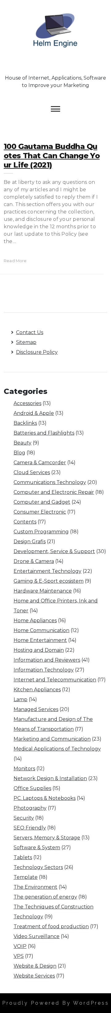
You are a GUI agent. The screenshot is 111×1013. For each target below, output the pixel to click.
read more (15, 260)
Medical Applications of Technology (57, 749)
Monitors (24, 768)
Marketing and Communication (52, 739)
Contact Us (29, 332)
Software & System (37, 847)
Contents (25, 522)
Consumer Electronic (40, 512)
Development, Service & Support (54, 551)
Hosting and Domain (39, 650)
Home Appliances (35, 620)
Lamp (20, 699)
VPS (19, 956)
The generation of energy (45, 897)
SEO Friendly (30, 828)
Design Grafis (30, 541)
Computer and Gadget (42, 502)
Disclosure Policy (37, 352)
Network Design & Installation (50, 778)
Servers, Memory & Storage (47, 838)
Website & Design (35, 966)
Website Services (34, 976)
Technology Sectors (38, 867)
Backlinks (25, 423)
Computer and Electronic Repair (54, 492)
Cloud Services (32, 472)
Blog (19, 453)
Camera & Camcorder (40, 462)
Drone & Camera (34, 561)
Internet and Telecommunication (55, 680)
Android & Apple (34, 413)
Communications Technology (50, 482)
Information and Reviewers (47, 660)
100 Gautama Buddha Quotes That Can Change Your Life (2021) (52, 155)
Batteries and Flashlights (44, 433)
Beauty (22, 443)
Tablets (23, 857)
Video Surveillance (37, 936)
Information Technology (44, 670)
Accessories (27, 403)
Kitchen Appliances (37, 690)
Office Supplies (32, 788)
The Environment (35, 887)
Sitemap (26, 342)
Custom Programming (41, 532)
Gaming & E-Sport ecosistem (49, 581)
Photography (30, 808)
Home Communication (41, 630)
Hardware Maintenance (43, 591)
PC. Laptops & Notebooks (45, 798)
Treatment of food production (51, 926)
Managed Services (36, 709)
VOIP (20, 946)
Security (24, 818)
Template (26, 877)
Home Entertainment (40, 640)
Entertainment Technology (47, 571)
